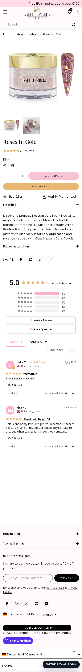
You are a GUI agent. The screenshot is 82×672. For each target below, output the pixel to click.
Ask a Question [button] (43, 329)
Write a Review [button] (43, 320)
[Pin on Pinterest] (31, 259)
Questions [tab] (36, 341)
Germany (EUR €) (21, 614)
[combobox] (41, 24)
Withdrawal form (61, 664)
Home (7, 34)
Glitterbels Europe (27, 633)
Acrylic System (27, 34)
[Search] (73, 24)
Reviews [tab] (13, 341)
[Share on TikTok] (40, 259)
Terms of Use (55, 587)
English (47, 614)
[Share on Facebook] (21, 259)
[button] (67, 393)
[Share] (50, 259)
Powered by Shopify (56, 633)
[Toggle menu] (5, 12)
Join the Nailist (41, 186)
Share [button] (13, 393)
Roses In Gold (14, 384)
